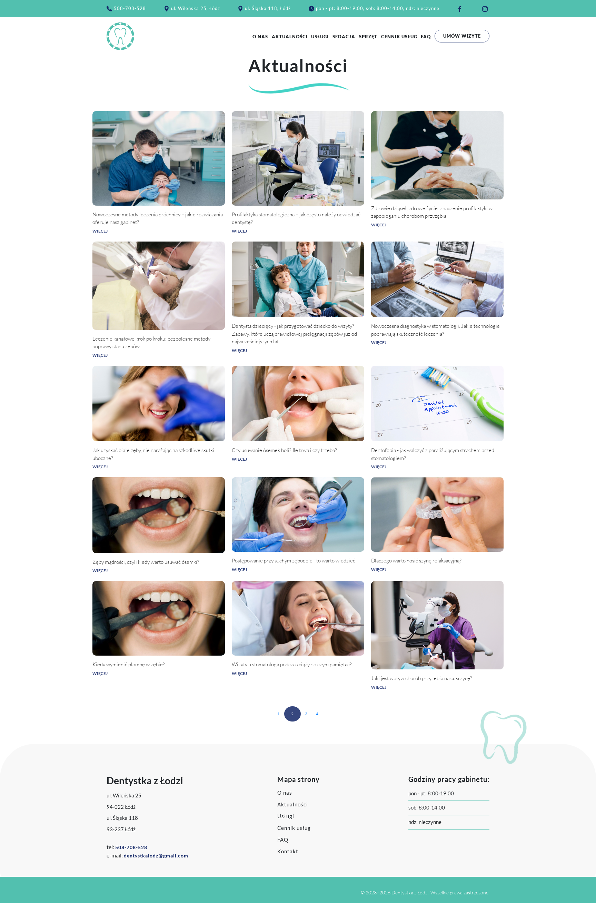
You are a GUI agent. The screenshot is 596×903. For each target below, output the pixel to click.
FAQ (426, 36)
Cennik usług (399, 36)
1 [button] (278, 713)
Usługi (320, 36)
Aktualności (290, 36)
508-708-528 (130, 8)
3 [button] (306, 713)
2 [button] (292, 713)
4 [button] (317, 713)
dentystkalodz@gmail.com (156, 855)
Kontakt (287, 851)
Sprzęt (368, 36)
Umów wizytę (462, 36)
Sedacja (343, 36)
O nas (260, 36)
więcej (100, 231)
